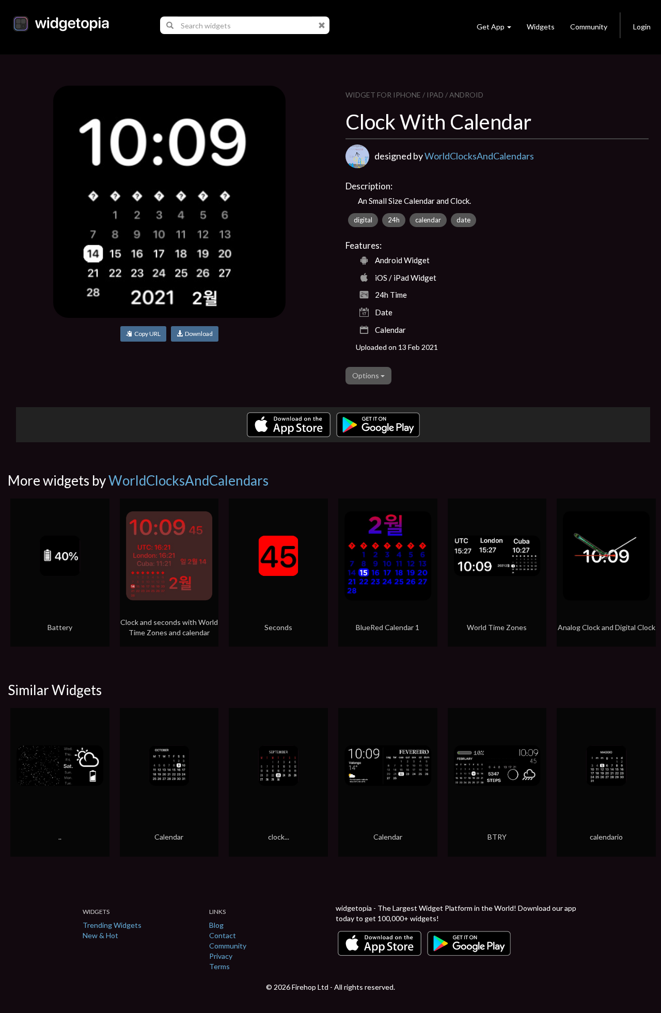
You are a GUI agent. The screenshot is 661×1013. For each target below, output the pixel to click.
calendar (428, 220)
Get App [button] (491, 26)
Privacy (220, 956)
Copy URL (146, 333)
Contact (222, 935)
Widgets (541, 26)
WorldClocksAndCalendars (479, 156)
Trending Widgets (112, 925)
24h (394, 220)
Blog (216, 925)
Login (642, 26)
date (463, 220)
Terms (219, 966)
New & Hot (100, 935)
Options (366, 375)
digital (363, 220)
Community (588, 26)
